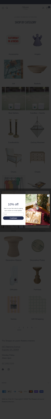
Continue (13, 218)
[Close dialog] (48, 195)
